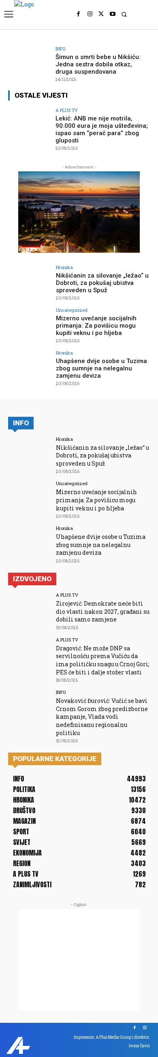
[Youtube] (112, 14)
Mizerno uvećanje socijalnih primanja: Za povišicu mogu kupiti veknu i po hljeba (96, 326)
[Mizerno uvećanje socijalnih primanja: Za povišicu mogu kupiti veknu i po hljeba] (29, 324)
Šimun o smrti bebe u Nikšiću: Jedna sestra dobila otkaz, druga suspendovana (98, 64)
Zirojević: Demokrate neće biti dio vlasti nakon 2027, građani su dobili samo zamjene (102, 611)
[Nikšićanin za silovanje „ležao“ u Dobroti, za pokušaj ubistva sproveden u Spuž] (29, 281)
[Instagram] (90, 14)
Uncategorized (72, 310)
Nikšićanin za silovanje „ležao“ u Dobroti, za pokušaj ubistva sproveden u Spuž (102, 283)
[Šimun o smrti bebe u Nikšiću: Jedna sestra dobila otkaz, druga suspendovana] (29, 62)
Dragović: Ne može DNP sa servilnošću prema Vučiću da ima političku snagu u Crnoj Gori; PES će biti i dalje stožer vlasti (102, 660)
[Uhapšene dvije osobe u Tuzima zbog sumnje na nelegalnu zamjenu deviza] (29, 366)
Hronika (64, 267)
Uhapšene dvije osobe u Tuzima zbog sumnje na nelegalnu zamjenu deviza (101, 368)
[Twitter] (101, 14)
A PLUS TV (67, 110)
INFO (60, 48)
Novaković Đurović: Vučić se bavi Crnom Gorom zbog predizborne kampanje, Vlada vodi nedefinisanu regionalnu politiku (102, 716)
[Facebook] (78, 14)
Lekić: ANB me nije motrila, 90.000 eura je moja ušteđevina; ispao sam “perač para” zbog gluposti (102, 129)
